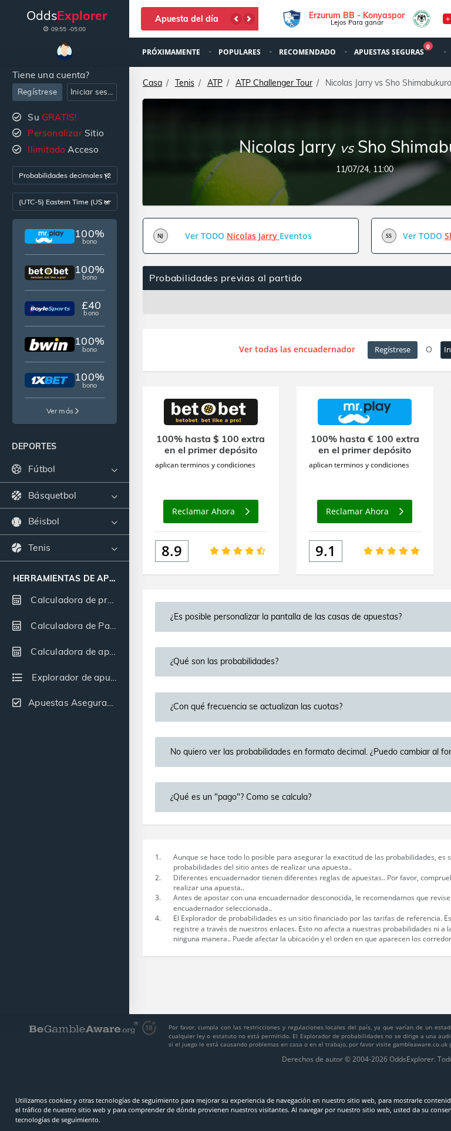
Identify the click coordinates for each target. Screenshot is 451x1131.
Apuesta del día (186, 19)
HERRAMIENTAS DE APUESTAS (64, 579)
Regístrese (37, 91)
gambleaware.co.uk (421, 1044)
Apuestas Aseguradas (75, 702)
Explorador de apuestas (79, 677)
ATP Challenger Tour (273, 83)
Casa (152, 83)
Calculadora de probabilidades (78, 599)
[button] (236, 19)
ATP (215, 83)
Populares (240, 52)
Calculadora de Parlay (77, 625)
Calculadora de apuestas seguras (78, 651)
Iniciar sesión (93, 91)
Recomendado (308, 52)
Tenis (184, 83)
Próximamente (172, 52)
